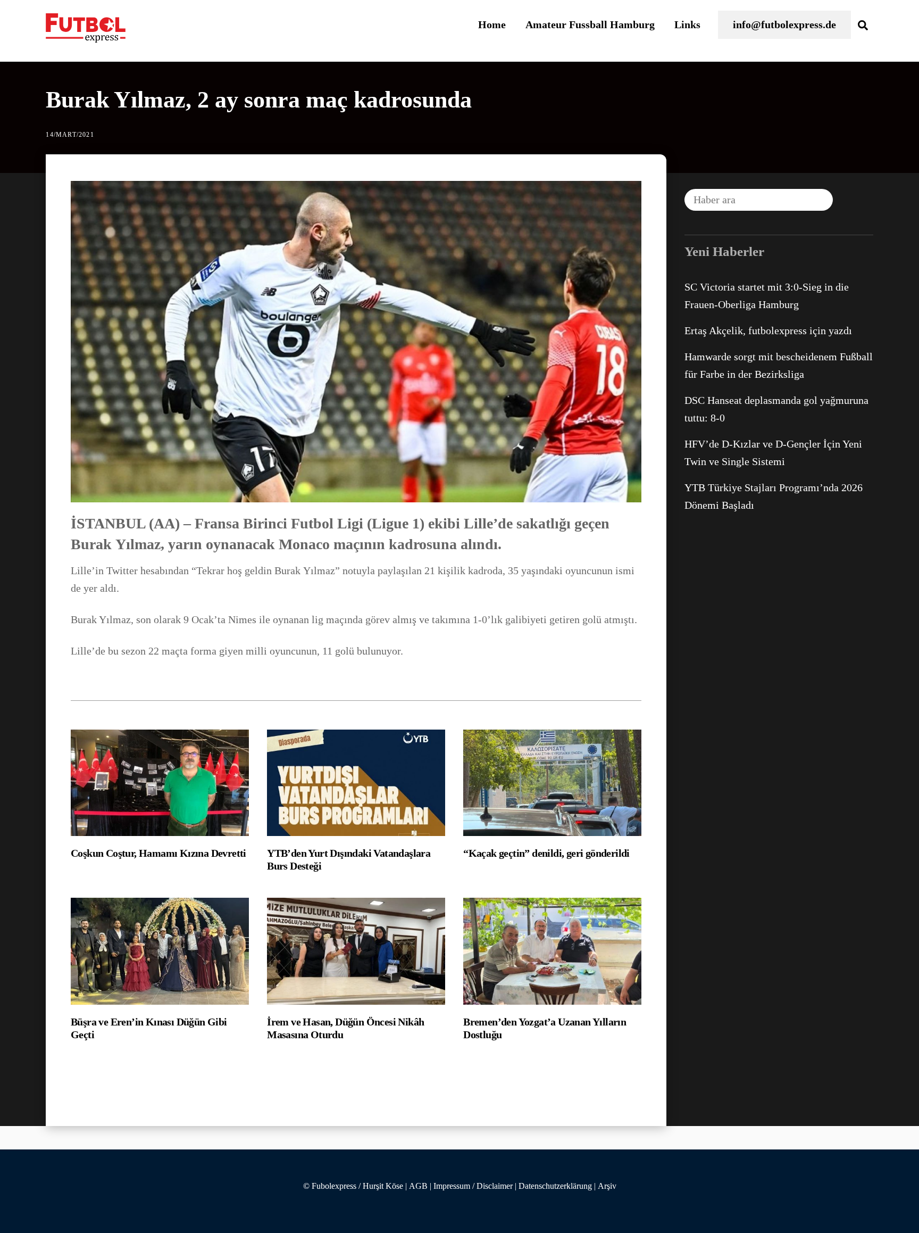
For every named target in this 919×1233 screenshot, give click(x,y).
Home (492, 24)
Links (687, 24)
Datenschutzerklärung (555, 1186)
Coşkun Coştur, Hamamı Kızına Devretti (158, 853)
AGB (418, 1186)
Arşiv (607, 1186)
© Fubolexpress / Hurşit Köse (353, 1186)
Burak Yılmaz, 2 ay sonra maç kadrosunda (259, 100)
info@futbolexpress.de (784, 24)
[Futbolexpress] (86, 36)
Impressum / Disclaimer (473, 1186)
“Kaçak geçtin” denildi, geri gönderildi (546, 853)
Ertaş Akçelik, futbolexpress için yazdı (768, 330)
